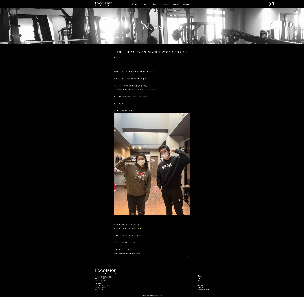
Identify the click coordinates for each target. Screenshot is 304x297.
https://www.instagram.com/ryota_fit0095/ (127, 253)
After (188, 257)
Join (154, 4)
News (165, 4)
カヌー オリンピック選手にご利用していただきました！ (152, 52)
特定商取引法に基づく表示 (203, 289)
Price (145, 4)
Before (116, 257)
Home (134, 4)
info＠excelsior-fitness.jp (105, 281)
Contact (185, 4)
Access (175, 4)
